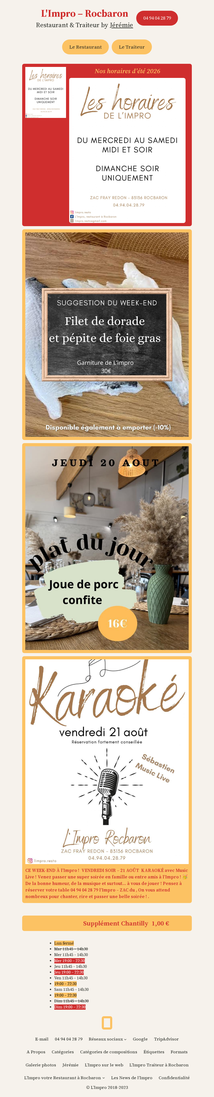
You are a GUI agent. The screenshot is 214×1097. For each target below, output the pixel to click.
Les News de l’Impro (131, 1078)
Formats (179, 1052)
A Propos (36, 1052)
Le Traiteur (132, 47)
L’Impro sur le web (104, 1065)
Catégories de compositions (108, 1052)
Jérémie (121, 24)
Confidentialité (174, 1078)
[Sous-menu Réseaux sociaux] (125, 1039)
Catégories (63, 1052)
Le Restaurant (85, 47)
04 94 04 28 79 (157, 18)
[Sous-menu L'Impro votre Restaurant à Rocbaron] (103, 1077)
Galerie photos (41, 1065)
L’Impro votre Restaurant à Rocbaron (62, 1078)
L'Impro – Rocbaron (84, 13)
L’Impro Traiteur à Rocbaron (159, 1065)
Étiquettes (154, 1052)
